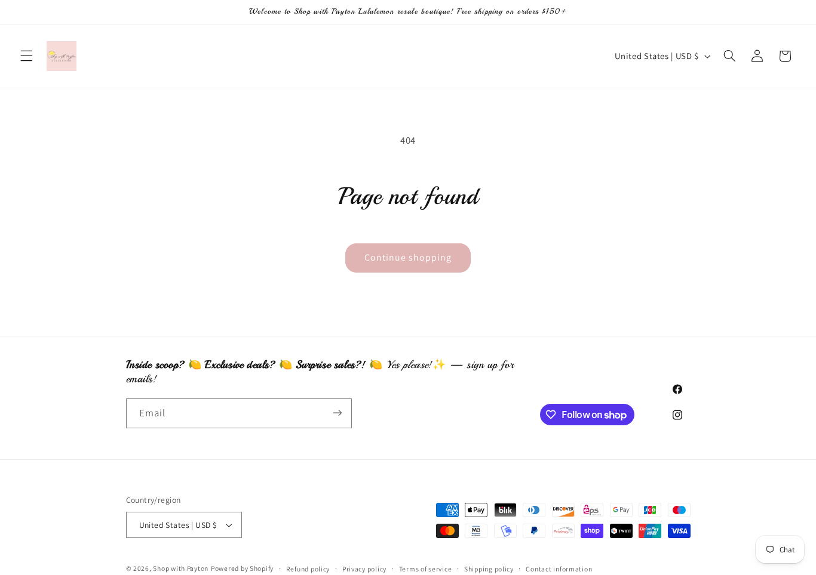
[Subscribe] (337, 413)
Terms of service (425, 568)
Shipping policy (489, 568)
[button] (26, 56)
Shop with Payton (180, 568)
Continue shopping (408, 257)
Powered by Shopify (242, 568)
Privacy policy (364, 568)
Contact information (559, 568)
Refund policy (308, 568)
